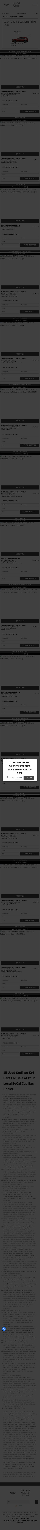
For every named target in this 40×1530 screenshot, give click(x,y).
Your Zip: (11, 777)
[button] (4, 1329)
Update (29, 777)
